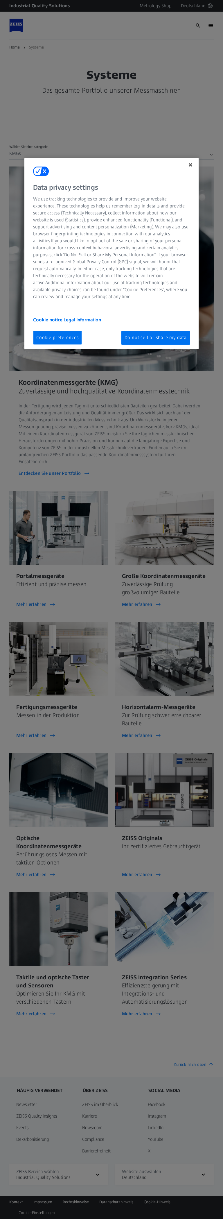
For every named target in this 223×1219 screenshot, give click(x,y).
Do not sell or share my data (156, 337)
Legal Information (82, 320)
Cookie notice (48, 320)
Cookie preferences (57, 337)
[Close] (190, 165)
